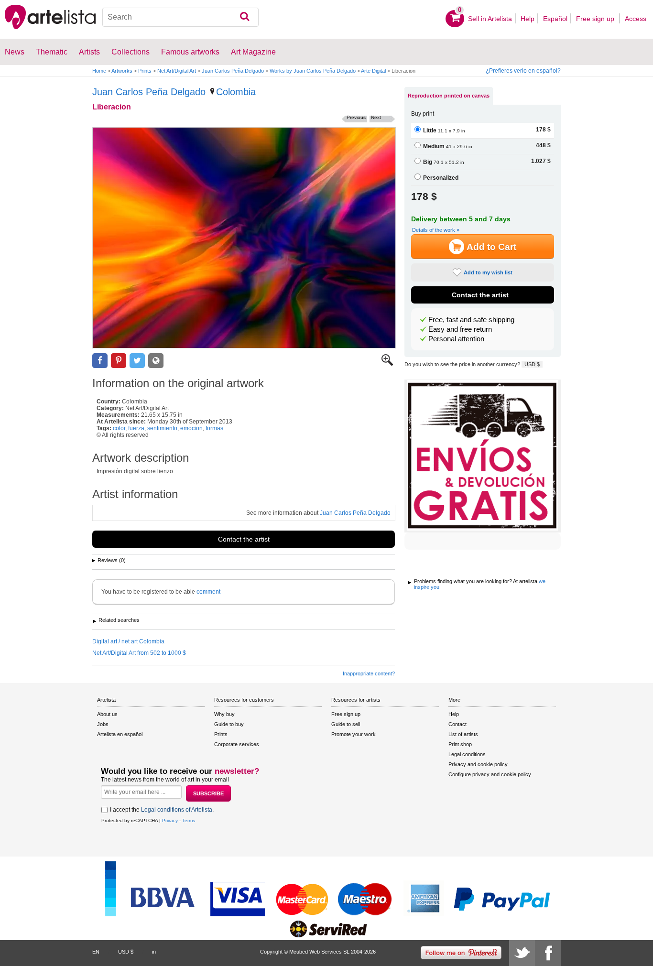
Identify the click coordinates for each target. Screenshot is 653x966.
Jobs (103, 724)
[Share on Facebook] (100, 360)
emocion (191, 428)
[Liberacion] (244, 238)
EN (95, 952)
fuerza (136, 428)
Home (99, 71)
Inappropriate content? (369, 673)
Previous (356, 117)
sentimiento (162, 428)
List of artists (463, 734)
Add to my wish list (488, 272)
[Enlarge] (387, 363)
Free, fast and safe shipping (471, 320)
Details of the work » (435, 230)
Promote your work (353, 734)
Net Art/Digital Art (176, 71)
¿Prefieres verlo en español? (523, 70)
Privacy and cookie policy (478, 764)
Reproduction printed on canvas (449, 95)
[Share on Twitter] (137, 360)
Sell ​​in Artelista (490, 18)
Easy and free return (460, 329)
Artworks (121, 71)
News (14, 52)
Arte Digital (373, 71)
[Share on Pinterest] (118, 360)
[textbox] (180, 17)
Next (376, 117)
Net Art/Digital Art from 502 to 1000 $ (139, 653)
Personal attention (456, 339)
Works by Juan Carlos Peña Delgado (313, 71)
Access (635, 18)
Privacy (170, 820)
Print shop (460, 744)
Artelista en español (119, 734)
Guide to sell (345, 724)
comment (208, 591)
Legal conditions (467, 754)
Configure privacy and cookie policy (489, 774)
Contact (457, 724)
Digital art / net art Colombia (128, 641)
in (154, 952)
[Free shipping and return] (482, 456)
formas (214, 428)
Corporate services (236, 744)
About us (107, 714)
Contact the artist (244, 539)
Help (527, 18)
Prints (145, 71)
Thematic (51, 52)
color (119, 428)
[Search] (244, 17)
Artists (89, 52)
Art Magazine (253, 52)
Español (555, 18)
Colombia (236, 92)
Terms (188, 820)
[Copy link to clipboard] (155, 360)
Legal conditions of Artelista (176, 809)
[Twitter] (522, 953)
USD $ (532, 364)
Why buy (224, 714)
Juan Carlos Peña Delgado (233, 71)
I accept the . (162, 809)
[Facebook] (548, 953)
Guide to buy (229, 724)
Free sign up (596, 18)
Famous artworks (190, 52)
